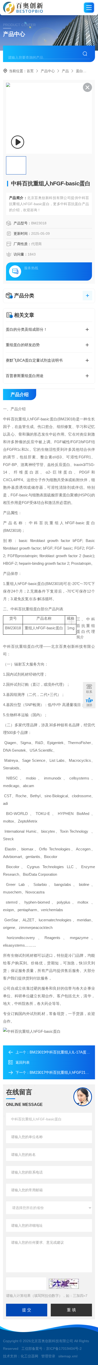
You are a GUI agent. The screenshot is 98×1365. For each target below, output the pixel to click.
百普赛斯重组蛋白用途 (24, 376)
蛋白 (79, 71)
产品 (65, 71)
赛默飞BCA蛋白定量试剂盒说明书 (34, 360)
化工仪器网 (29, 1356)
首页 (30, 71)
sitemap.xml (67, 1356)
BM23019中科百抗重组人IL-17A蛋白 (60, 1052)
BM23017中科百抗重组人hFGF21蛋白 (61, 1072)
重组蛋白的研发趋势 (23, 345)
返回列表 (23, 1062)
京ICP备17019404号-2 (64, 1349)
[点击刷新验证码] (64, 1284)
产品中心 (48, 71)
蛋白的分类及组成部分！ (26, 329)
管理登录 (48, 1356)
